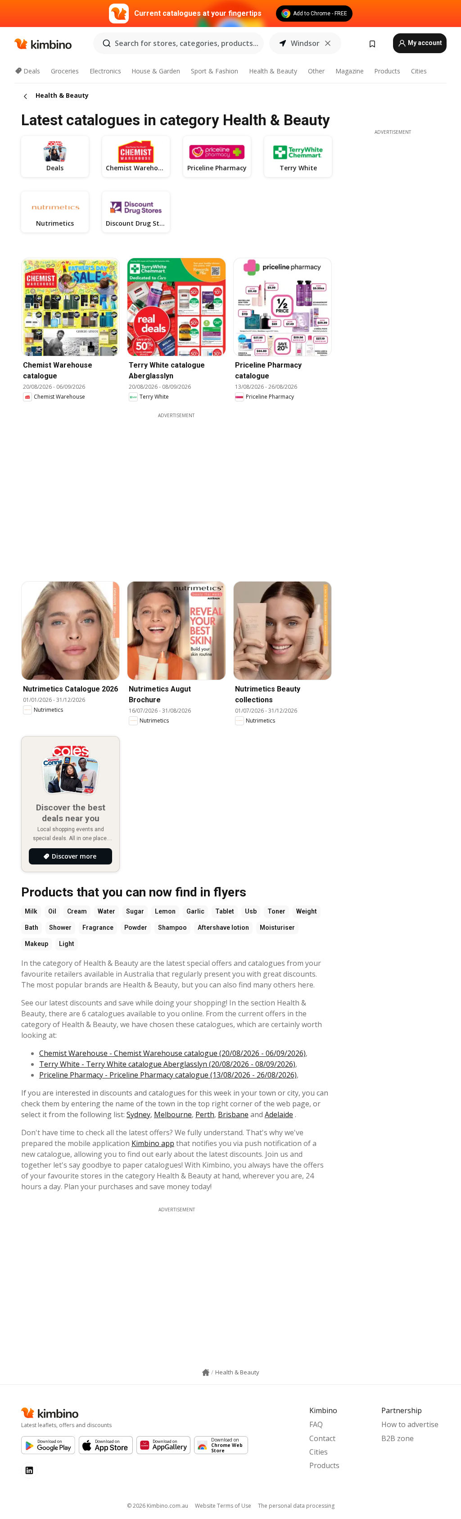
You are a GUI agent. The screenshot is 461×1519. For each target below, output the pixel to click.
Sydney (138, 1114)
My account (424, 42)
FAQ (316, 1424)
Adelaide (279, 1114)
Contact (322, 1438)
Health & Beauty (273, 71)
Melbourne (173, 1114)
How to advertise (409, 1424)
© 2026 (157, 1506)
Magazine (349, 71)
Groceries (65, 71)
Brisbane (233, 1114)
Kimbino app (152, 1143)
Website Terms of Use (223, 1506)
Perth (204, 1114)
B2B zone (397, 1438)
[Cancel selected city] (327, 43)
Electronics (105, 71)
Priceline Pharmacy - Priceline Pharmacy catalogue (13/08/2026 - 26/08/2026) (168, 1075)
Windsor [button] (305, 43)
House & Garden (155, 71)
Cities (419, 71)
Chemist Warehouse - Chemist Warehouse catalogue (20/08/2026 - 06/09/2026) (172, 1053)
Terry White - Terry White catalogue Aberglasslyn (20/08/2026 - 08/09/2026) (167, 1064)
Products (387, 71)
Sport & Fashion (214, 71)
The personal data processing (296, 1506)
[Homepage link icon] (205, 1372)
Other (316, 71)
